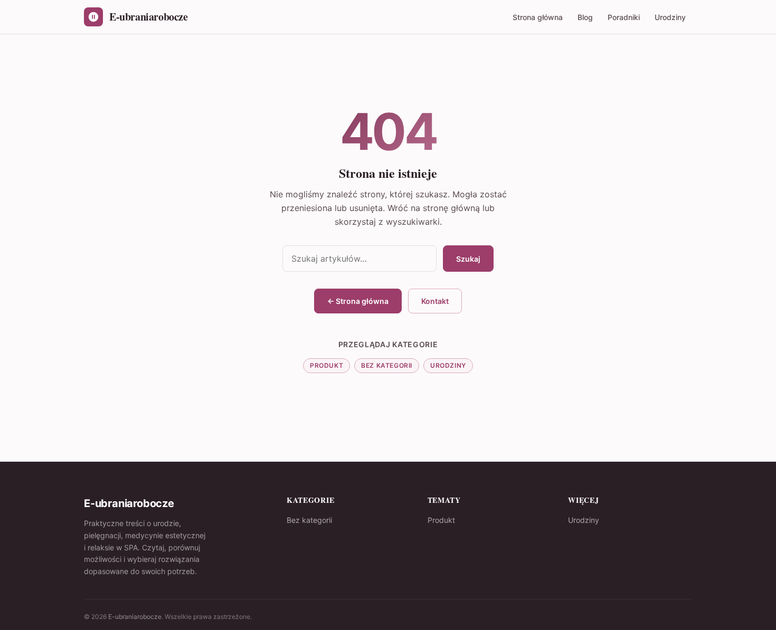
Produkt (326, 365)
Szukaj (468, 258)
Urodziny (670, 17)
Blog (585, 17)
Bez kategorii (386, 365)
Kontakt (435, 301)
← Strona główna (358, 301)
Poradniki (624, 17)
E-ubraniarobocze (135, 617)
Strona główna (538, 17)
